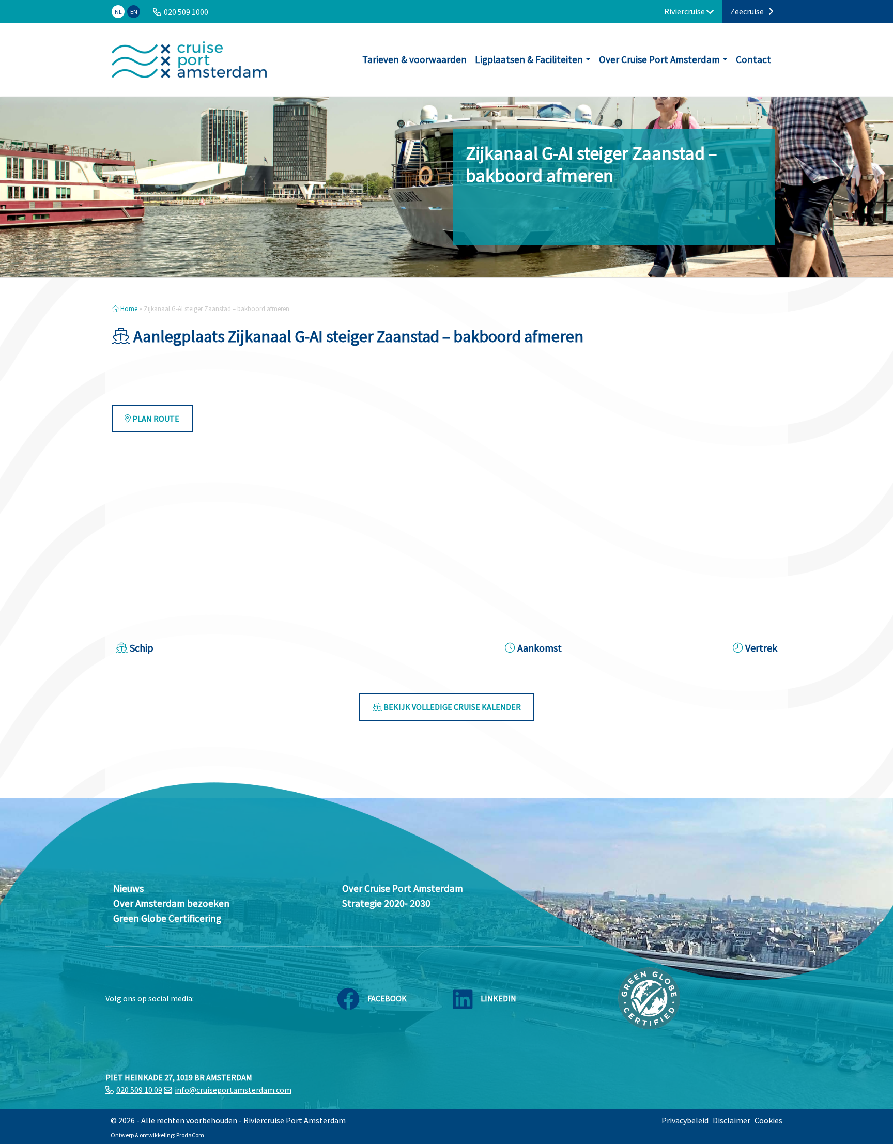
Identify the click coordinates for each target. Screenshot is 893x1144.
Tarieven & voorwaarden (414, 59)
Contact (753, 59)
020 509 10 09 (139, 1090)
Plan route (155, 418)
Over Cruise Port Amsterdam (659, 59)
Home (128, 308)
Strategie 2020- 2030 (386, 903)
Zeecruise (747, 11)
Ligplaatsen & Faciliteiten (529, 59)
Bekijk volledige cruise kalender (451, 707)
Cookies (768, 1120)
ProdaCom (190, 1135)
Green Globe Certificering (167, 918)
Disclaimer (731, 1120)
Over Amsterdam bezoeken (171, 903)
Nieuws (128, 888)
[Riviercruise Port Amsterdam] (189, 59)
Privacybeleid (685, 1120)
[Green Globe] (649, 997)
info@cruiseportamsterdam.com (233, 1090)
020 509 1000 (186, 12)
